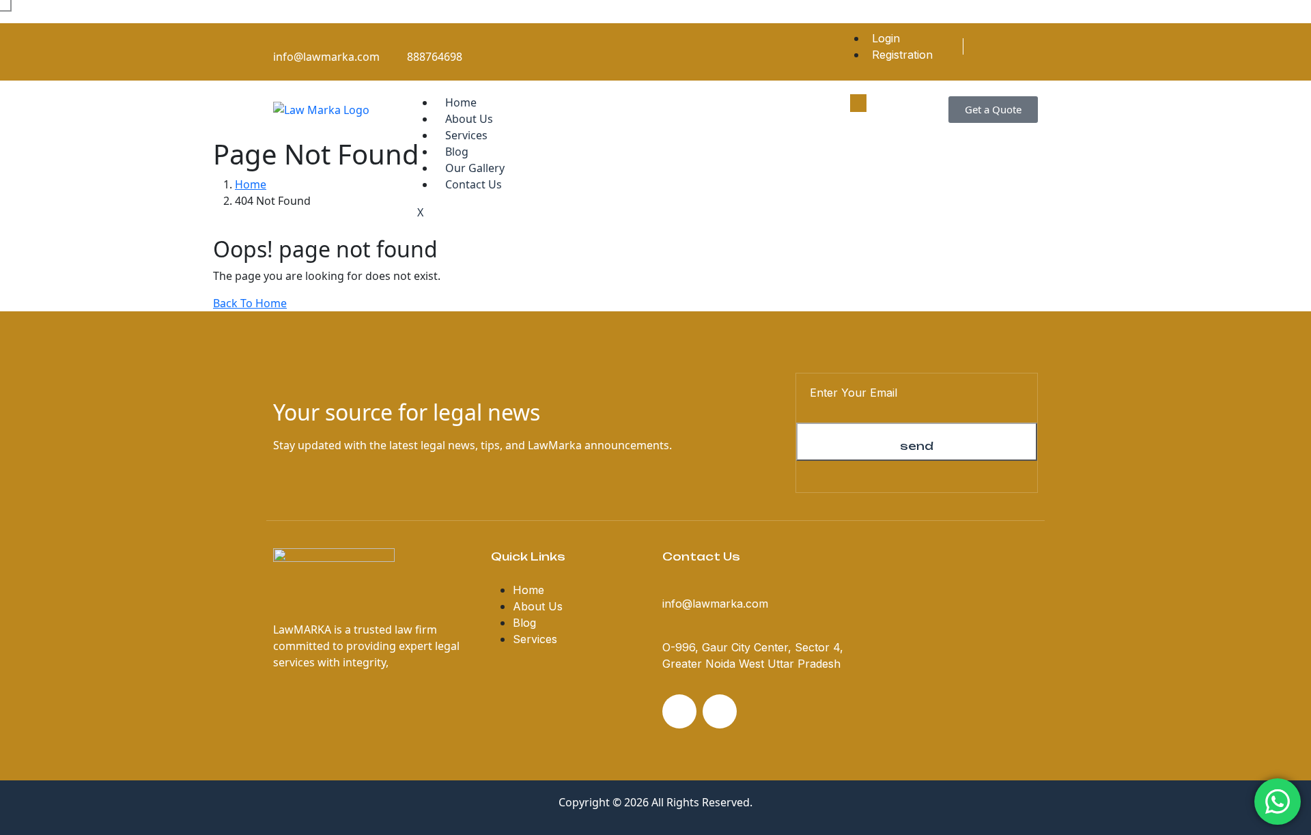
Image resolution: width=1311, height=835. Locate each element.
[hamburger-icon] (858, 103)
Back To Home (250, 303)
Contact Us (473, 184)
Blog (456, 151)
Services (466, 135)
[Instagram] (1033, 46)
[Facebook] (1010, 46)
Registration (902, 54)
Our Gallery (475, 167)
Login (886, 38)
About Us (469, 118)
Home (461, 102)
